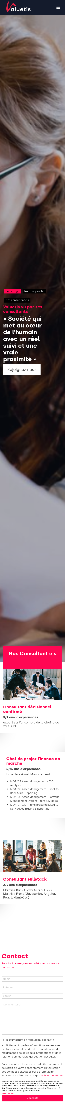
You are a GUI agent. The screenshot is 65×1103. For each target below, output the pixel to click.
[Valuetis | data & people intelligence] (15, 7)
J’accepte (32, 1098)
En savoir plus (8, 1093)
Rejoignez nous (21, 369)
